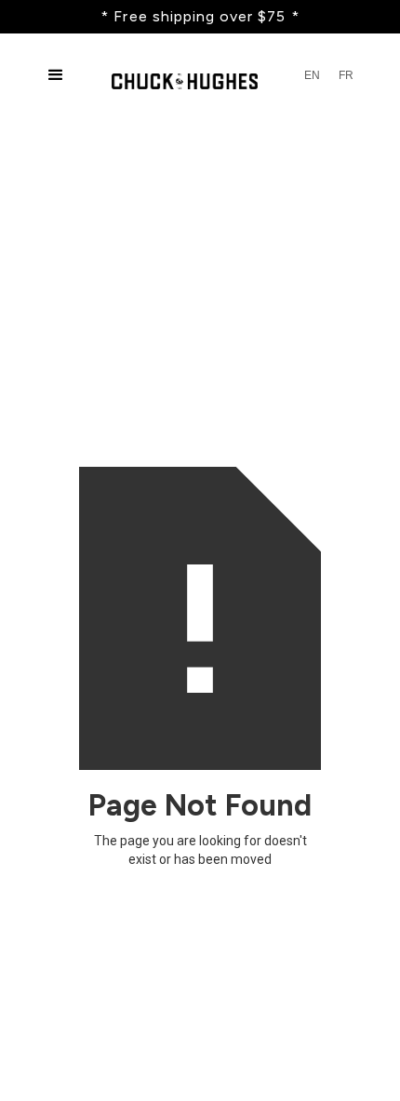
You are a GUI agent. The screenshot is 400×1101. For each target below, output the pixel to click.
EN (312, 75)
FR (346, 75)
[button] (56, 75)
